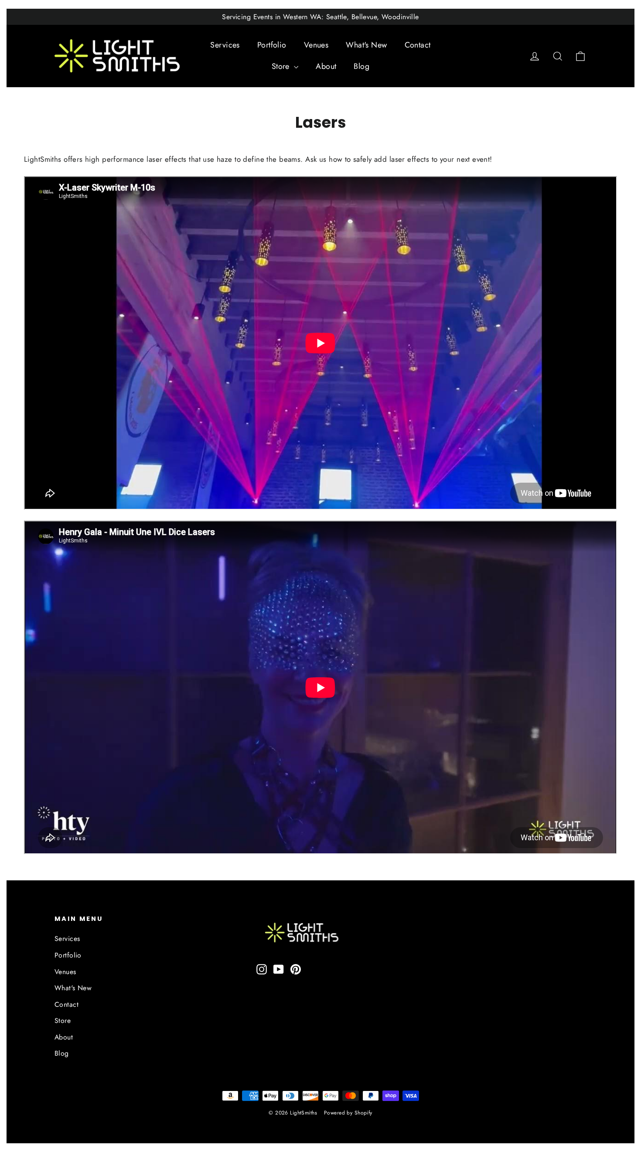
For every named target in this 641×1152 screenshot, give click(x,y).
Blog (361, 66)
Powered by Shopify (348, 1113)
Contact (418, 45)
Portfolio (271, 45)
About (326, 66)
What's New (366, 45)
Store (282, 66)
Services (224, 45)
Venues (316, 45)
